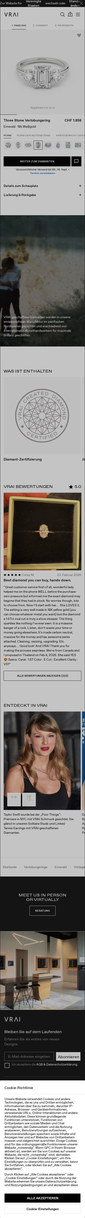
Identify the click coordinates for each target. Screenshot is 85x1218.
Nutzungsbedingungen (27, 1185)
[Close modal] (42, 609)
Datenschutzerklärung (60, 1181)
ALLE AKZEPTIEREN (42, 1198)
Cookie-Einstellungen (43, 1209)
